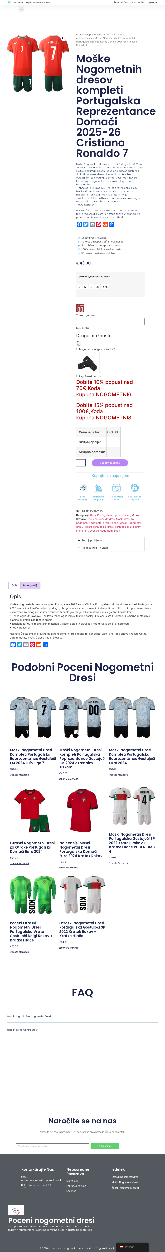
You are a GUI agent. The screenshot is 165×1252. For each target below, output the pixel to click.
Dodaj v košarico (110, 463)
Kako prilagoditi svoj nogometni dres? (29, 1016)
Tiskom (85, 315)
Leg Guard (90, 376)
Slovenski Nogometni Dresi (103, 530)
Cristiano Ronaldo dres (101, 519)
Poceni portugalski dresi (98, 526)
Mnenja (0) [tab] (30, 585)
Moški (135, 515)
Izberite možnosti (19, 774)
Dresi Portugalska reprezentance (110, 515)
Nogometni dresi (99, 522)
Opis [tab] (14, 585)
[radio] (79, 286)
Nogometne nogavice (97, 349)
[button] (21, 9)
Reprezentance (94, 34)
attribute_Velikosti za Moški (94, 276)
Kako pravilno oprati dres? (22, 1029)
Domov (80, 34)
